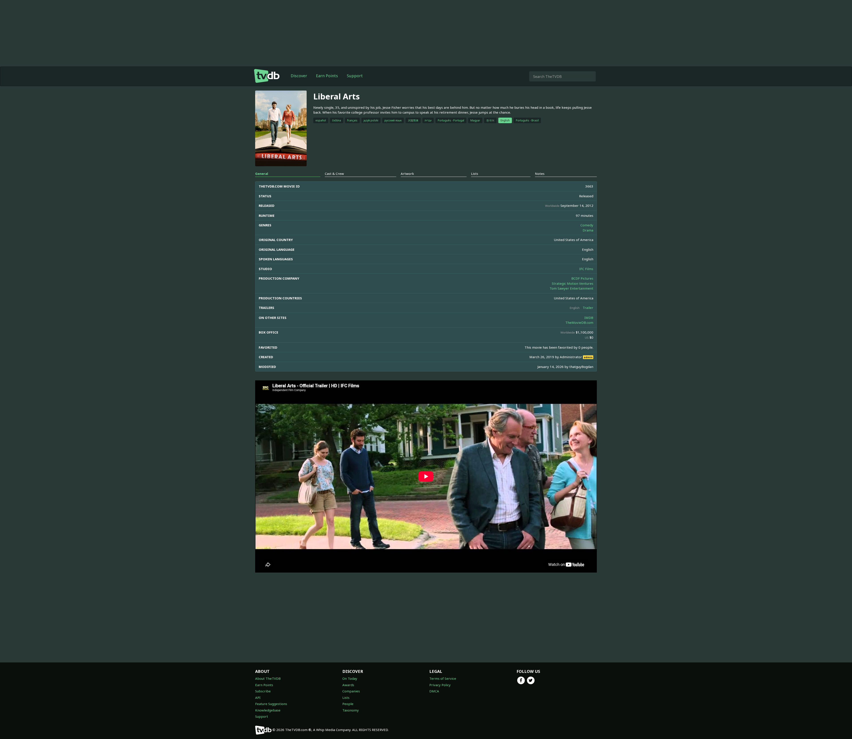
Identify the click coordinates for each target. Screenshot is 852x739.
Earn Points (327, 75)
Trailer (588, 307)
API (257, 697)
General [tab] (261, 173)
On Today (349, 678)
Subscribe (263, 691)
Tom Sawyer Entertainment (571, 288)
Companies (351, 691)
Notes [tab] (539, 173)
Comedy (586, 225)
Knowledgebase (267, 710)
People (347, 703)
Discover (299, 75)
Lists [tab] (474, 173)
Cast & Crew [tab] (334, 173)
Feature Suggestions (271, 703)
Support (355, 75)
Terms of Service (442, 678)
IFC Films (586, 269)
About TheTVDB (268, 678)
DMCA (434, 691)
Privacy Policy (440, 685)
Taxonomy (350, 710)
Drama (588, 230)
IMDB (588, 317)
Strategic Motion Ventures (572, 283)
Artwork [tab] (407, 173)
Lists (345, 697)
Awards (348, 685)
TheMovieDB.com (579, 322)
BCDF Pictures (582, 278)
